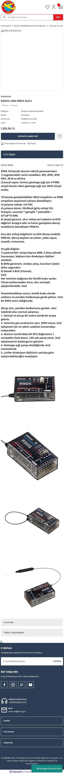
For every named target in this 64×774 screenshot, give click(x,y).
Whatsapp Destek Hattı (49, 768)
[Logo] (8, 7)
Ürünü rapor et (55, 164)
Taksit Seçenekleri (13, 632)
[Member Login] (53, 7)
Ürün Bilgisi (9, 154)
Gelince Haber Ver (28, 136)
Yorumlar (8, 622)
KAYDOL (57, 661)
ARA (58, 17)
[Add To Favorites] (59, 136)
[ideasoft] (15, 771)
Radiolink (25, 115)
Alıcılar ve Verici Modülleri (32, 111)
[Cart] (60, 7)
